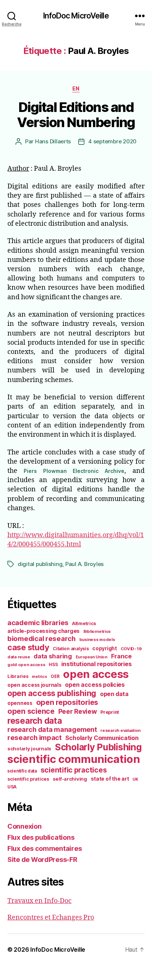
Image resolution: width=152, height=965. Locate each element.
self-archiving (70, 779)
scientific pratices (28, 779)
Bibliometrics (97, 631)
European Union (91, 656)
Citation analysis (71, 648)
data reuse (18, 656)
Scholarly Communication (102, 737)
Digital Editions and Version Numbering (76, 114)
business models (97, 639)
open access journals (34, 685)
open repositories (67, 702)
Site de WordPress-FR (42, 859)
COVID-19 (131, 648)
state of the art (110, 779)
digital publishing (40, 563)
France (121, 656)
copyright (104, 648)
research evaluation (120, 730)
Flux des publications (40, 837)
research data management (52, 729)
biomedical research (41, 638)
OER (55, 676)
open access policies (95, 684)
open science (31, 711)
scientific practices (74, 769)
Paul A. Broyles (84, 563)
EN (76, 88)
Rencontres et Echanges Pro (50, 917)
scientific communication (73, 759)
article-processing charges (43, 631)
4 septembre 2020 (112, 141)
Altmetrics (84, 623)
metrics (39, 676)
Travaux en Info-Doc (39, 901)
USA (12, 787)
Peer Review (77, 711)
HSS (53, 664)
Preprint (109, 712)
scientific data (22, 771)
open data (114, 694)
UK (135, 779)
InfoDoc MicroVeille (75, 16)
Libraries (17, 676)
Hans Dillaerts (53, 141)
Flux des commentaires (44, 848)
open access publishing (51, 693)
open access (96, 674)
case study (28, 647)
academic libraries (37, 622)
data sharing (53, 656)
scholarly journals (29, 748)
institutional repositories (96, 664)
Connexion (24, 826)
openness (19, 703)
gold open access (26, 664)
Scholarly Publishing (98, 747)
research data (34, 721)
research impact (34, 737)
